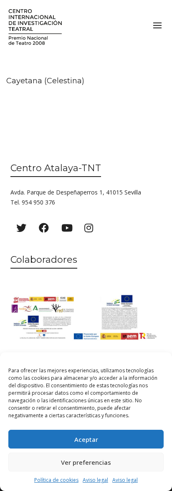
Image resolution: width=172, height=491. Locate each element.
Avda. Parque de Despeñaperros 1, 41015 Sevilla (75, 192)
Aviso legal (95, 480)
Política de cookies (56, 480)
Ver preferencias (86, 462)
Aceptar (86, 439)
